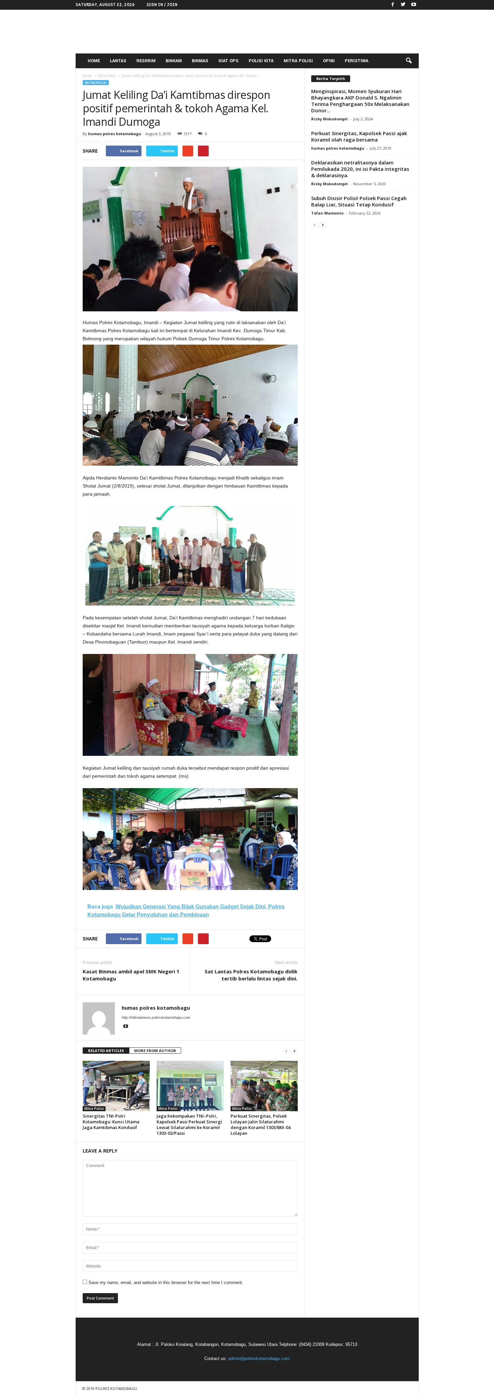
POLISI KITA (261, 61)
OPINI (329, 61)
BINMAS (200, 61)
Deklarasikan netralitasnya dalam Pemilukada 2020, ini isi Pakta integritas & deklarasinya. (360, 169)
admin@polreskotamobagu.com (259, 1358)
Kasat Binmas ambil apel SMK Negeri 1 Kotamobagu (131, 975)
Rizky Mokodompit (329, 118)
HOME (94, 61)
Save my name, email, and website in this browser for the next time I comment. (165, 1282)
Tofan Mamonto (327, 213)
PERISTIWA (356, 61)
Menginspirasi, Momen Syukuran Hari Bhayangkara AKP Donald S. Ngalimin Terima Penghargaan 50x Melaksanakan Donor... (360, 101)
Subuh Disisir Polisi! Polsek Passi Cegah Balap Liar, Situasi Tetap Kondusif (359, 201)
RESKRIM (146, 61)
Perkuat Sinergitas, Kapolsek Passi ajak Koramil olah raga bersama (359, 136)
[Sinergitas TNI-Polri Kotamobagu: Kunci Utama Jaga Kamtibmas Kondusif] (116, 1086)
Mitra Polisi (96, 82)
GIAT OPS (228, 61)
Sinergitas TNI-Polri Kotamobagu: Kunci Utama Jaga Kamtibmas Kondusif (111, 1121)
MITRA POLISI (298, 61)
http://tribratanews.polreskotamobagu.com (156, 1017)
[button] (408, 60)
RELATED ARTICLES (106, 1050)
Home (87, 75)
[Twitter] (403, 5)
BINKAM (174, 61)
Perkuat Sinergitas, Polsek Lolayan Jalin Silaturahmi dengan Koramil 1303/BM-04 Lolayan (260, 1124)
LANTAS (118, 61)
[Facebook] (393, 5)
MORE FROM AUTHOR (155, 1050)
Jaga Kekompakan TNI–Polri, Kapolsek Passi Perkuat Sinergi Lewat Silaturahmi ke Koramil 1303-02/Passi (189, 1124)
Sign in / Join (162, 4)
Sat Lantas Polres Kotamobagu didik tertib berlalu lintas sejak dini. (251, 975)
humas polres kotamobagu (114, 133)
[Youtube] (414, 5)
